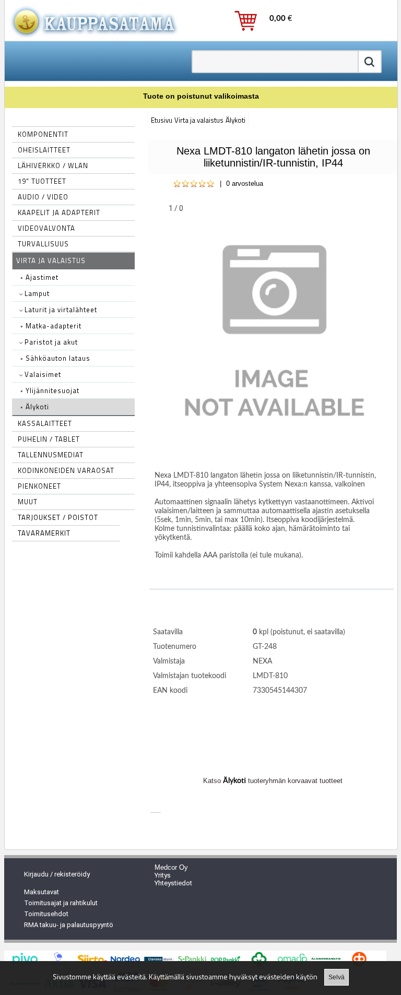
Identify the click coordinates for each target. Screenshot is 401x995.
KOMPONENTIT (43, 134)
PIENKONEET (39, 486)
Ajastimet (39, 277)
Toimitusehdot (46, 914)
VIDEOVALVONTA (46, 228)
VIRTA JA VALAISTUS (51, 260)
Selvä (336, 977)
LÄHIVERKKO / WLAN (53, 165)
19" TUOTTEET (42, 181)
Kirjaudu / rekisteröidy (57, 874)
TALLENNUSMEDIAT (51, 454)
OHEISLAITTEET (44, 150)
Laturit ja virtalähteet (59, 309)
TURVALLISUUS (43, 244)
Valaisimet (41, 374)
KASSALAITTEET (45, 423)
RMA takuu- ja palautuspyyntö (68, 925)
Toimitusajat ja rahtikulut (61, 903)
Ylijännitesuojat (49, 390)
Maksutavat (41, 892)
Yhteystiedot (173, 883)
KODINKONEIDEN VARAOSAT (66, 470)
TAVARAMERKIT (44, 533)
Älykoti (34, 406)
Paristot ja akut (50, 342)
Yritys (163, 875)
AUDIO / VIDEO (43, 197)
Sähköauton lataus (55, 358)
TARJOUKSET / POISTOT (58, 517)
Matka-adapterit (50, 326)
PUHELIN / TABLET (49, 439)
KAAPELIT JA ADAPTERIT (59, 212)
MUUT (28, 501)
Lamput (36, 293)
